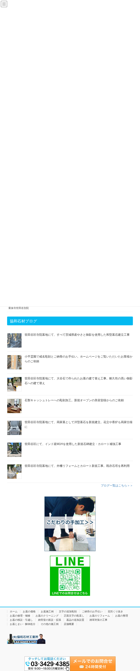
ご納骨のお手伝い (92, 611)
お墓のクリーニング (47, 615)
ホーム (14, 611)
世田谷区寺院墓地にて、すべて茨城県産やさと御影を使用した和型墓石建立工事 (77, 334)
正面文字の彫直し (74, 615)
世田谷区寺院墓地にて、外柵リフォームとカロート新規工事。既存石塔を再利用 (77, 465)
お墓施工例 (47, 611)
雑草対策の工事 (98, 619)
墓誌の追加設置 (75, 619)
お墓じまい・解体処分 (22, 624)
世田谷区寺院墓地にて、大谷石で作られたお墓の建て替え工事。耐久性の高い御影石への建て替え (79, 381)
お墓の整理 (121, 615)
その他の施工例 (50, 624)
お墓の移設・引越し (21, 619)
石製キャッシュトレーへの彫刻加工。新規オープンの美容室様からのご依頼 (74, 400)
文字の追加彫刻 (68, 611)
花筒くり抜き (115, 611)
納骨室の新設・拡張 (49, 619)
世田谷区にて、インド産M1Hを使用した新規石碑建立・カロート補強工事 (73, 444)
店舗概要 (69, 624)
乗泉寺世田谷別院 (18, 308)
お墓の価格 (29, 611)
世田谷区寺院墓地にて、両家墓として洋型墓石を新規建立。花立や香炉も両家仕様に (79, 424)
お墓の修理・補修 (20, 615)
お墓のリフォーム (100, 615)
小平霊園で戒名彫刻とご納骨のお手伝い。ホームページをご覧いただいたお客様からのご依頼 (79, 359)
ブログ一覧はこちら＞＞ (117, 485)
